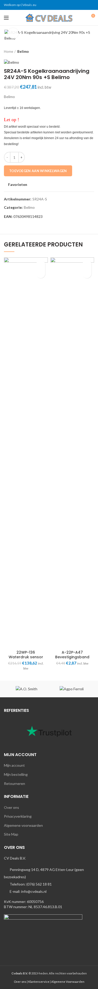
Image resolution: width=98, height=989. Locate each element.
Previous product (81, 51)
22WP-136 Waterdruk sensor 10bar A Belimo (26, 657)
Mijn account (14, 765)
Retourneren (14, 783)
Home (8, 51)
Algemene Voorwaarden (67, 981)
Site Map (11, 834)
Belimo (23, 51)
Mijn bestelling (16, 774)
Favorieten (17, 184)
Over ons (11, 807)
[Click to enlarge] (13, 33)
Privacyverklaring (18, 816)
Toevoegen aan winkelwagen (38, 171)
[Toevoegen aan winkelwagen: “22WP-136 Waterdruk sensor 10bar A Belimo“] (40, 273)
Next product (91, 51)
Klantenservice (38, 981)
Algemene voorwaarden (23, 825)
